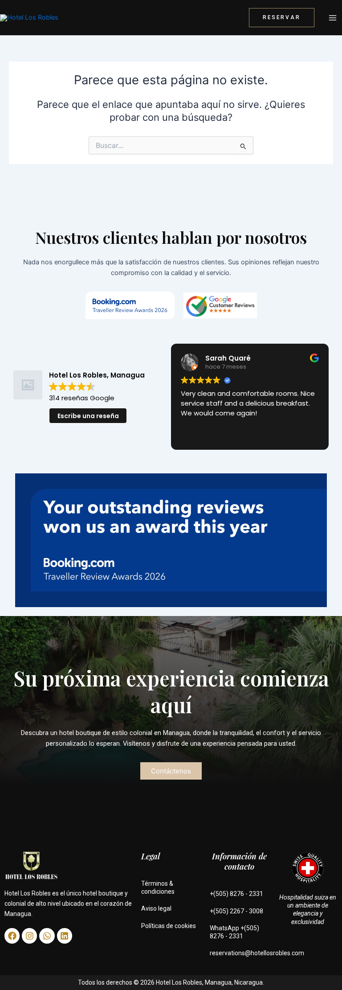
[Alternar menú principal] (332, 17)
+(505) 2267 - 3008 (236, 911)
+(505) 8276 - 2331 (236, 893)
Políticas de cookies (168, 925)
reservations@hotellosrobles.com (257, 953)
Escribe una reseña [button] (88, 415)
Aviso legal (156, 908)
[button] (281, 18)
